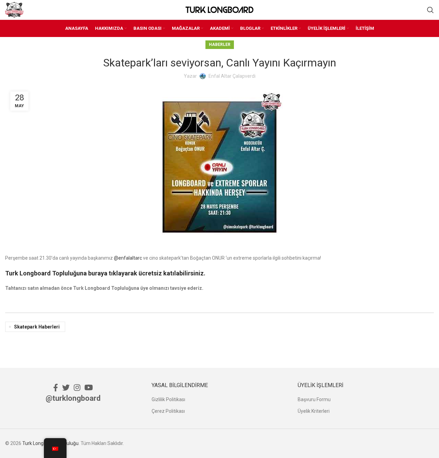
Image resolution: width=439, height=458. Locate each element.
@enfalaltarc (128, 258)
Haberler (219, 44)
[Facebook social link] (55, 387)
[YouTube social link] (88, 387)
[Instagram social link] (77, 387)
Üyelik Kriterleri (314, 411)
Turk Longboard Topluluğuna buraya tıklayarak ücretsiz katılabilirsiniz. (105, 273)
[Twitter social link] (66, 387)
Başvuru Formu (314, 399)
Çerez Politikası (168, 411)
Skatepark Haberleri (37, 327)
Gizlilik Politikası (168, 399)
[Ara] (430, 10)
